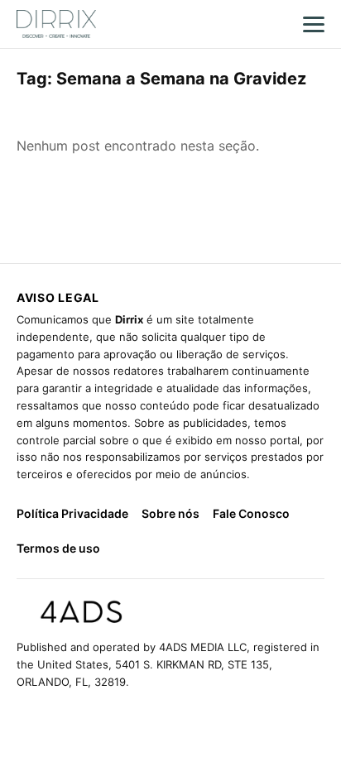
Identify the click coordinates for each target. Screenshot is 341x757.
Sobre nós (170, 513)
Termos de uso (58, 548)
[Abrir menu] (313, 24)
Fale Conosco (251, 513)
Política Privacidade (72, 513)
